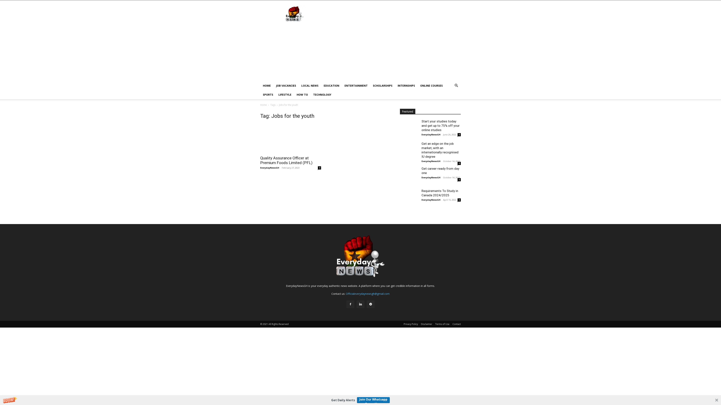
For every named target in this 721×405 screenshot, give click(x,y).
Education (331, 85)
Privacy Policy (411, 324)
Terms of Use (442, 324)
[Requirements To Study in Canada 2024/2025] (409, 198)
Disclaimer (426, 324)
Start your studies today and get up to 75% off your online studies (441, 125)
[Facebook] (350, 304)
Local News (309, 85)
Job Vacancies (286, 85)
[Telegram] (370, 304)
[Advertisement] (392, 13)
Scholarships (382, 85)
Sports (268, 94)
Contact (457, 324)
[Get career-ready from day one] (409, 175)
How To (302, 94)
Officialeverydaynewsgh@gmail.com (368, 294)
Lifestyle (284, 94)
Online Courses (431, 85)
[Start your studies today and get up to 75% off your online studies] (409, 128)
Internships (406, 85)
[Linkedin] (360, 304)
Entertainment (356, 85)
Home (267, 85)
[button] (360, 400)
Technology (322, 94)
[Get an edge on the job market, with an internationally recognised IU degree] (409, 151)
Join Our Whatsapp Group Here (373, 400)
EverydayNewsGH (269, 167)
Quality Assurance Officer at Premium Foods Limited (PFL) (286, 160)
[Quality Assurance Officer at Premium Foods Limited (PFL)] (290, 138)
